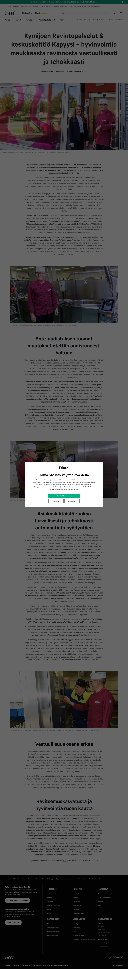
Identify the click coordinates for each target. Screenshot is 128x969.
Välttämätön (72, 501)
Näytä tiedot (56, 501)
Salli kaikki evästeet (64, 496)
